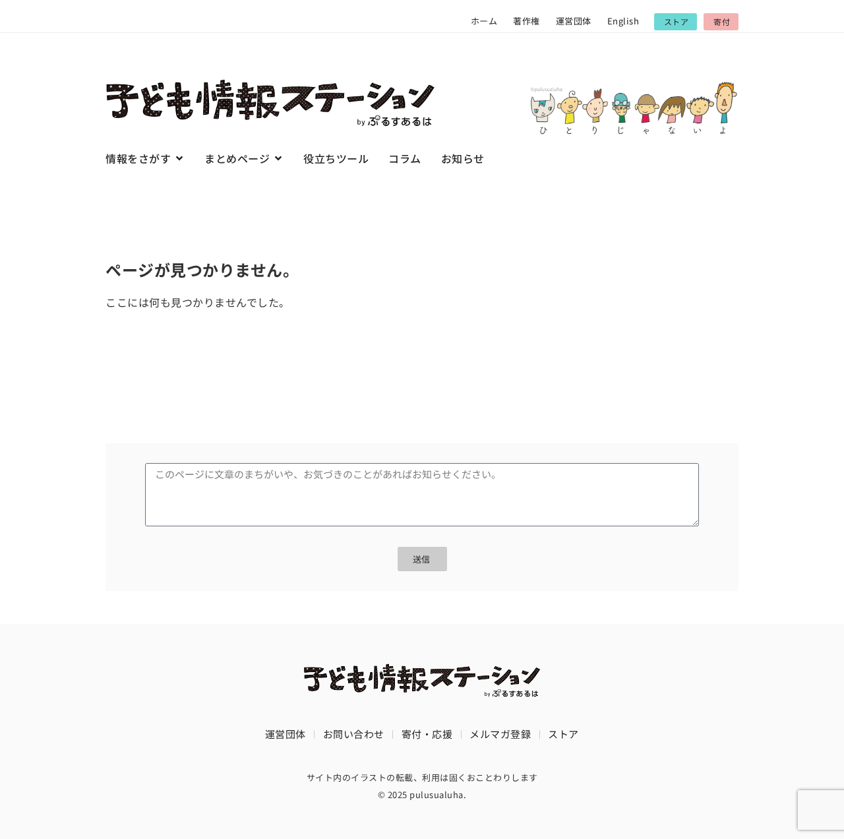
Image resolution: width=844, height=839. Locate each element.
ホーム (484, 21)
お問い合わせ (353, 734)
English (623, 21)
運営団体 (573, 21)
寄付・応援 (427, 734)
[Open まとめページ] (278, 158)
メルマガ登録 (500, 734)
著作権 (526, 21)
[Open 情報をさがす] (179, 158)
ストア (563, 734)
